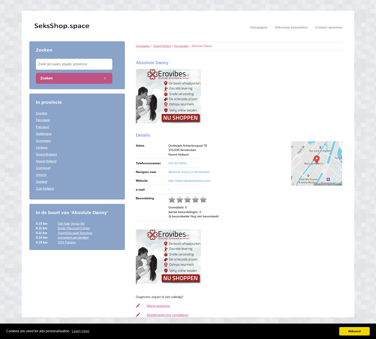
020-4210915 (177, 163)
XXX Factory (67, 242)
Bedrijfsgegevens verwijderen (167, 315)
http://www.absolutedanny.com (189, 180)
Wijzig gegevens (158, 306)
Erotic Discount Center (74, 228)
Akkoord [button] (354, 331)
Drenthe (41, 113)
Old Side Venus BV (71, 223)
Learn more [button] (80, 331)
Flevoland (43, 120)
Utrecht (41, 175)
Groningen (43, 141)
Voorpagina (258, 27)
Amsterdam (181, 46)
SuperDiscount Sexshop (75, 233)
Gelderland (43, 134)
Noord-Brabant (46, 154)
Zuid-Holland (45, 188)
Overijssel (43, 168)
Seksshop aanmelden (291, 27)
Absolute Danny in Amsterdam (189, 172)
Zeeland (41, 181)
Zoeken (46, 78)
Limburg (41, 147)
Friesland (42, 127)
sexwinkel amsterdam (73, 237)
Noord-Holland (46, 161)
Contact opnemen (328, 27)
